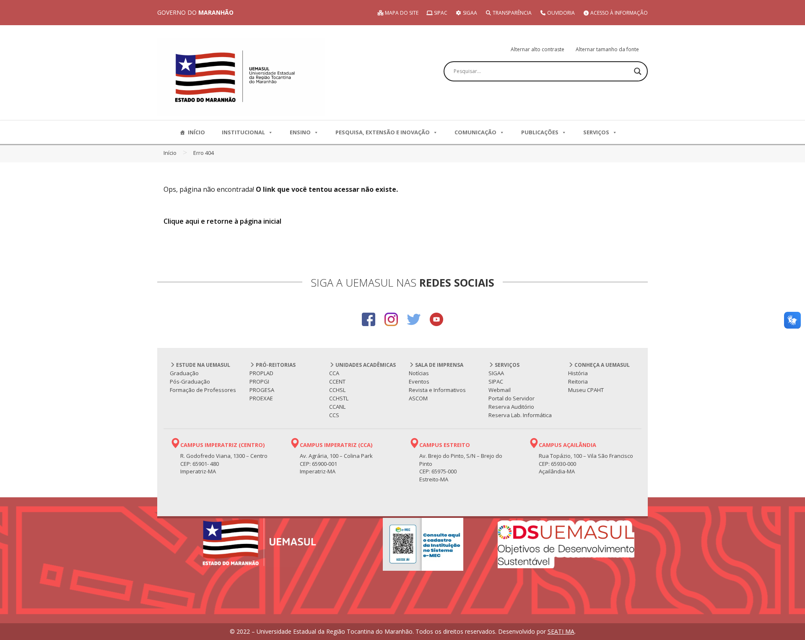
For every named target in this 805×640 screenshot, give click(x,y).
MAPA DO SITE (401, 12)
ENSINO (300, 132)
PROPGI (259, 381)
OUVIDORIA (560, 12)
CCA (334, 373)
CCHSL (337, 390)
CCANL (337, 406)
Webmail (499, 390)
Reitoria (578, 381)
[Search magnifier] (638, 71)
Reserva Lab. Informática (520, 415)
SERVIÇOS (596, 132)
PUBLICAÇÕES (539, 132)
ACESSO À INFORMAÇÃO (618, 12)
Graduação (184, 373)
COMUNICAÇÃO (475, 132)
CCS (334, 415)
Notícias (419, 373)
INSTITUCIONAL (243, 132)
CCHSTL (338, 398)
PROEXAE (261, 398)
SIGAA (469, 12)
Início (170, 153)
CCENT (337, 381)
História (578, 373)
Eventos (419, 381)
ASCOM (418, 398)
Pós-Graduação (190, 381)
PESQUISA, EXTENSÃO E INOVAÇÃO (382, 132)
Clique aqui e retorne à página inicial (222, 221)
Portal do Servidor (511, 398)
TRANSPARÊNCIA (511, 12)
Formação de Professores (203, 390)
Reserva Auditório (511, 406)
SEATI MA (561, 631)
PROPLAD (261, 373)
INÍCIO (196, 132)
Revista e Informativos (437, 390)
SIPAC (440, 12)
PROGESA (261, 390)
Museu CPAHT (586, 390)
